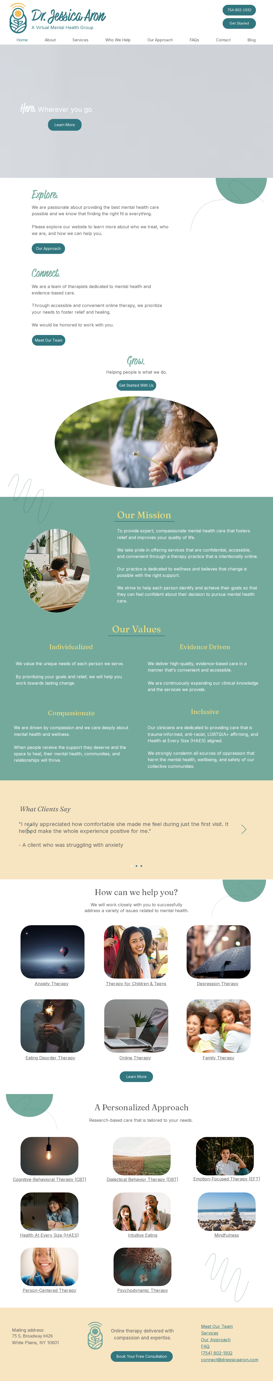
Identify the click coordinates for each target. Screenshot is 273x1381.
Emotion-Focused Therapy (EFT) (226, 1179)
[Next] (244, 830)
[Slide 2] (136, 866)
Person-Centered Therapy (49, 1290)
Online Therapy (135, 1057)
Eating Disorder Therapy (50, 1057)
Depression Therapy (217, 983)
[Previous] (29, 830)
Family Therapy (218, 1057)
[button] (50, 40)
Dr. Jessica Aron (68, 16)
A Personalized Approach (142, 1107)
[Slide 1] (132, 866)
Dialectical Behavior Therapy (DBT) (142, 1179)
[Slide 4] (141, 866)
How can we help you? (136, 892)
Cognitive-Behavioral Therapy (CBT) (49, 1179)
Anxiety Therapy (52, 983)
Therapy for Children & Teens (136, 983)
